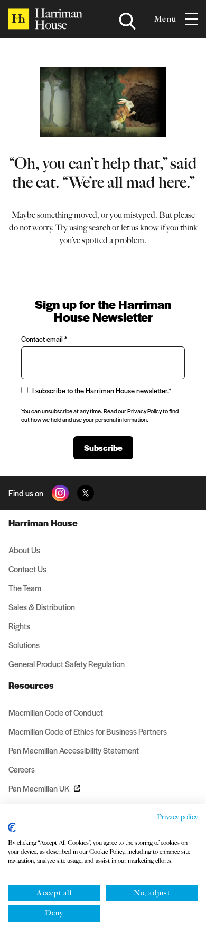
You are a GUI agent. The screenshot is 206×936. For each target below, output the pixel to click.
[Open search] (127, 21)
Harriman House (43, 522)
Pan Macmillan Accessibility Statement (73, 750)
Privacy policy (177, 817)
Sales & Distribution (41, 606)
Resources (31, 685)
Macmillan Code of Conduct (55, 712)
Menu (165, 19)
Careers (21, 769)
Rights (19, 625)
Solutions (24, 644)
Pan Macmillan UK (39, 788)
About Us (24, 549)
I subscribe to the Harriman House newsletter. (101, 390)
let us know (140, 228)
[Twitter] (85, 493)
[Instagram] (60, 493)
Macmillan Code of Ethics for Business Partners (87, 731)
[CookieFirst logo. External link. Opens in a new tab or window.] (12, 827)
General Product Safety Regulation (66, 663)
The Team (24, 587)
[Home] (45, 19)
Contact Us (27, 568)
